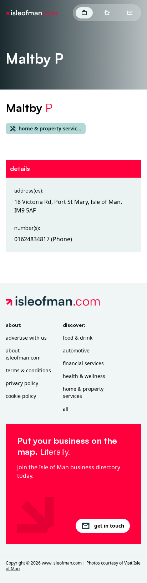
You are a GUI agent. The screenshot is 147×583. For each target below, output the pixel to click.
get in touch (109, 525)
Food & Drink (77, 337)
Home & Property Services (83, 392)
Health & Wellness (84, 376)
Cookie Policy (21, 396)
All (66, 408)
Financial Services (83, 363)
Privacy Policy (22, 383)
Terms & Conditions (28, 370)
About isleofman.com (23, 354)
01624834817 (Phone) (43, 239)
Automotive (76, 350)
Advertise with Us (26, 337)
